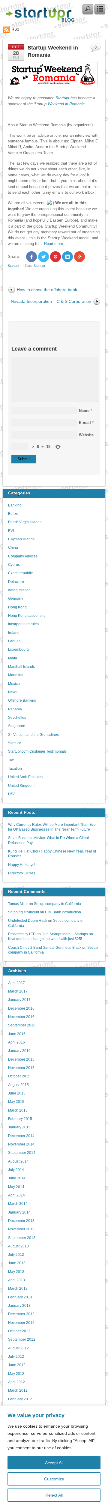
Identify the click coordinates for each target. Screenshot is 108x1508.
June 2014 (17, 1178)
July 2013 (16, 1254)
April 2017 (16, 983)
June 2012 (17, 1365)
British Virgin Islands (24, 522)
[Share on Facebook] (31, 256)
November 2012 (21, 1322)
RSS (15, 29)
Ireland (14, 633)
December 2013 (21, 1221)
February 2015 (20, 1119)
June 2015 (17, 1093)
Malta (12, 658)
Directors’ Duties (21, 873)
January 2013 (19, 1305)
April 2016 (16, 1042)
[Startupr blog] (39, 20)
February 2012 (20, 1399)
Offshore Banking (22, 700)
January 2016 (19, 1051)
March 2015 (18, 1110)
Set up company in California (57, 904)
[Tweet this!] (43, 256)
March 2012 (18, 1390)
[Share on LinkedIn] (67, 256)
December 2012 (21, 1314)
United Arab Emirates (25, 777)
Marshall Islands (21, 666)
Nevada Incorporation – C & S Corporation (51, 301)
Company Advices (23, 556)
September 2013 (21, 1238)
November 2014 (21, 1144)
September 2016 (21, 1025)
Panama (15, 709)
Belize (13, 513)
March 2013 (18, 1288)
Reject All (54, 1495)
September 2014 (21, 1152)
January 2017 (19, 1000)
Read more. (54, 243)
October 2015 (19, 1076)
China (13, 547)
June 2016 (17, 1034)
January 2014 (19, 1212)
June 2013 (17, 1263)
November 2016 (21, 1017)
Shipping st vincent (23, 912)
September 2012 (21, 1339)
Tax (11, 760)
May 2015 (16, 1101)
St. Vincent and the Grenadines (33, 734)
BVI (11, 531)
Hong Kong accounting (27, 615)
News (12, 692)
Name (84, 410)
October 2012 (19, 1331)
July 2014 (16, 1170)
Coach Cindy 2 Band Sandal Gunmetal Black (44, 947)
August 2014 (18, 1161)
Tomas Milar (18, 904)
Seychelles (17, 717)
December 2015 (21, 1059)
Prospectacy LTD (22, 934)
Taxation (15, 768)
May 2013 (16, 1272)
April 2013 (16, 1280)
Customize (54, 1479)
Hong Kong (17, 607)
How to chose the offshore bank (47, 289)
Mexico (14, 683)
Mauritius (15, 675)
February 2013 (20, 1297)
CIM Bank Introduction (63, 912)
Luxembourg (18, 649)
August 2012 (18, 1348)
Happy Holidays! (21, 865)
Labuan (14, 641)
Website (86, 435)
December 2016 (21, 1008)
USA (12, 794)
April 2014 (16, 1195)
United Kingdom (21, 785)
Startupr (63, 98)
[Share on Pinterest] (55, 256)
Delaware (16, 582)
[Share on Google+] (79, 256)
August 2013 (18, 1246)
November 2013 (21, 1229)
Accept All (54, 1462)
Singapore (16, 726)
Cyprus (14, 564)
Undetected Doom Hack (27, 920)
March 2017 (18, 991)
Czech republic (20, 573)
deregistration (19, 590)
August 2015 (18, 1085)
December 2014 (21, 1136)
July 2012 (16, 1356)
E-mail (85, 422)
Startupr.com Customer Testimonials (37, 751)
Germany (15, 598)
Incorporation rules (23, 624)
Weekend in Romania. (67, 104)
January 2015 (19, 1127)
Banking (15, 505)
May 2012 (16, 1373)
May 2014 (16, 1187)
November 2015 (21, 1068)
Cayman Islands (21, 539)
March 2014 (18, 1203)
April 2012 (16, 1382)
